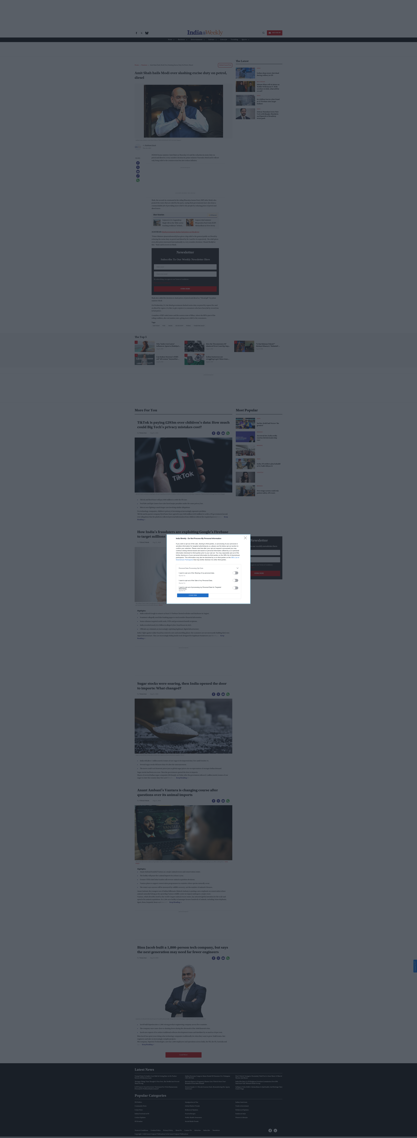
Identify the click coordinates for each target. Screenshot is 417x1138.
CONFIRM (193, 595)
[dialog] (208, 569)
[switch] (235, 572)
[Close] (246, 539)
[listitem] (208, 568)
